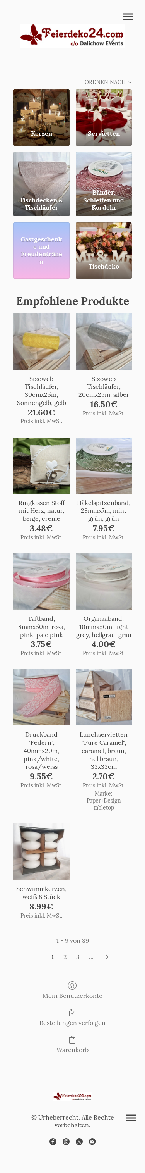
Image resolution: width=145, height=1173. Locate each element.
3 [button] (78, 957)
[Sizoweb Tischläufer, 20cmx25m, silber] (104, 341)
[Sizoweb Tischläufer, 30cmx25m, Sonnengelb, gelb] (41, 341)
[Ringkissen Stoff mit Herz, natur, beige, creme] (41, 466)
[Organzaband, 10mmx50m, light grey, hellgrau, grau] (104, 581)
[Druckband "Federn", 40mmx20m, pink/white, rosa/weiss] (41, 697)
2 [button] (65, 957)
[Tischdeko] (104, 239)
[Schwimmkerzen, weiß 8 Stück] (41, 851)
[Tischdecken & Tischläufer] (41, 169)
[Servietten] (104, 106)
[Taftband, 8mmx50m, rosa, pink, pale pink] (41, 581)
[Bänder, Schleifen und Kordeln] (104, 169)
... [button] (91, 957)
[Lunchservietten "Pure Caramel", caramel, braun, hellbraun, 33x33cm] (104, 697)
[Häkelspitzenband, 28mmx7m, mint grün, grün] (104, 466)
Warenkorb (72, 1050)
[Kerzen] (41, 106)
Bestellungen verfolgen (72, 1023)
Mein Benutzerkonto (72, 995)
